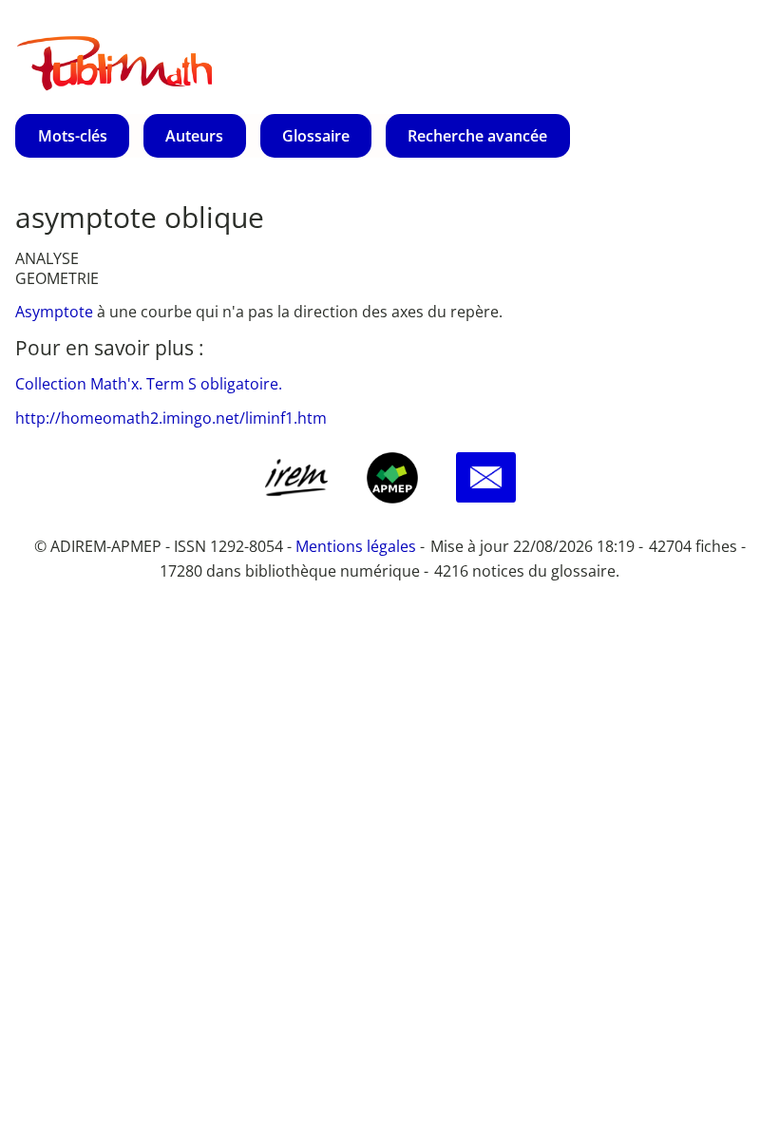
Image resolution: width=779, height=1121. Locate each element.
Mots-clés (72, 135)
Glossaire (316, 135)
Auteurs (194, 135)
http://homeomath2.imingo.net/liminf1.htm (171, 418)
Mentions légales (355, 546)
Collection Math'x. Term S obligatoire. (148, 383)
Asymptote (56, 311)
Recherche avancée (477, 135)
